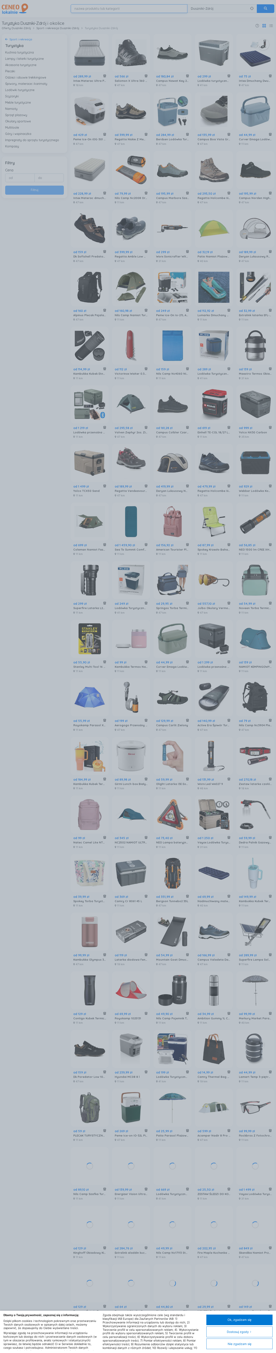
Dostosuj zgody (238, 1332)
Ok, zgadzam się (239, 1319)
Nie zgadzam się (239, 1344)
